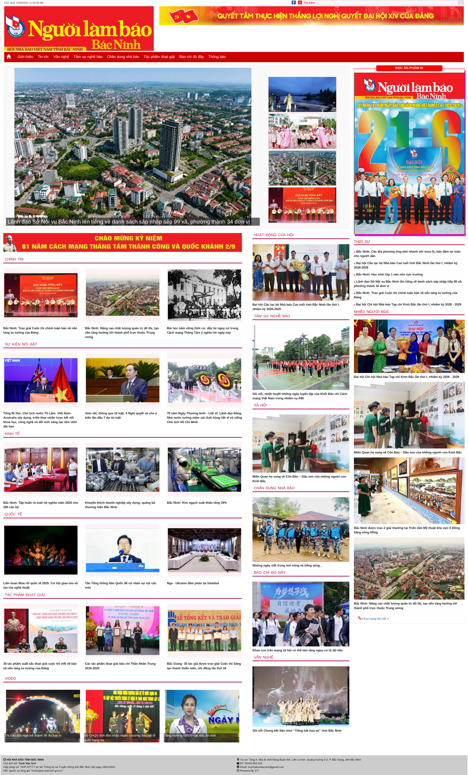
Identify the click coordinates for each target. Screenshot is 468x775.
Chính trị (14, 259)
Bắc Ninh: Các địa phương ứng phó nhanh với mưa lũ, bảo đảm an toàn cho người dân (407, 254)
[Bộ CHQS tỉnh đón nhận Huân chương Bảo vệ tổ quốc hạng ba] (202, 715)
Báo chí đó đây (191, 57)
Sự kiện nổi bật (21, 344)
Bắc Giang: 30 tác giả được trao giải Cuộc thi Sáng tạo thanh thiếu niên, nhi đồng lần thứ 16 (204, 666)
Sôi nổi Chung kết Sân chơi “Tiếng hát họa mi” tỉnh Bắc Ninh (296, 730)
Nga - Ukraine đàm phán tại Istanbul (193, 583)
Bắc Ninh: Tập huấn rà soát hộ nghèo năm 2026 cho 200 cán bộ (40, 505)
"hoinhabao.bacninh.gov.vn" (47, 770)
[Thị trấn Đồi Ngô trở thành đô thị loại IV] (123, 715)
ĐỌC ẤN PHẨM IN (409, 68)
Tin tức (43, 57)
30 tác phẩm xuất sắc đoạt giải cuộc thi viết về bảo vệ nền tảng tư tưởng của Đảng (40, 666)
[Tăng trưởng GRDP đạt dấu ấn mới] (43, 715)
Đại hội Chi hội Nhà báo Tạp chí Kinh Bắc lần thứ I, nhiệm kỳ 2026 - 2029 (408, 304)
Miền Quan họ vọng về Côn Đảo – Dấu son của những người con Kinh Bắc (299, 479)
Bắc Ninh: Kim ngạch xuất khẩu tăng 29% (197, 502)
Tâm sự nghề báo (88, 57)
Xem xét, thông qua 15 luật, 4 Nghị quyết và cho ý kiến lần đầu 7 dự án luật (121, 415)
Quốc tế (13, 514)
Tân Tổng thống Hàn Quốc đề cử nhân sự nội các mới (120, 585)
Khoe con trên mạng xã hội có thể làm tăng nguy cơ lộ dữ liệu (297, 650)
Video (10, 678)
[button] (373, 618)
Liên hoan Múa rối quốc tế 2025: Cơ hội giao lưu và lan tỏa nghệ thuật (40, 585)
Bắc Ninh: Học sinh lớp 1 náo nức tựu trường (389, 274)
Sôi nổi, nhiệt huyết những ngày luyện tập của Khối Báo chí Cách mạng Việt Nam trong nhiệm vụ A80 (299, 396)
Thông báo (217, 57)
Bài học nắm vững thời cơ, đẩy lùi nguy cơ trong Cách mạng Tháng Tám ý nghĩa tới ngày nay (202, 330)
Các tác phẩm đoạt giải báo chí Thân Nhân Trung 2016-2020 (120, 666)
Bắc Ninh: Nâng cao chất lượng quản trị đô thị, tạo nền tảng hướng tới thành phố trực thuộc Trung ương (122, 332)
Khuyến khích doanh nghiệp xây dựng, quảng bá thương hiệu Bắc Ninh (120, 505)
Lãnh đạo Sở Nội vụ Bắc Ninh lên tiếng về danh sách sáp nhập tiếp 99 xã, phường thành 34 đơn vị (408, 284)
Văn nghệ (61, 57)
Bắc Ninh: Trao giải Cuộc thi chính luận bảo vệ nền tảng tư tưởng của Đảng (40, 330)
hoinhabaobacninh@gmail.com (266, 766)
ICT (257, 770)
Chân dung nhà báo (123, 57)
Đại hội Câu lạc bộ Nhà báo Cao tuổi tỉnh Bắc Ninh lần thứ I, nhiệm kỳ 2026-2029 (296, 307)
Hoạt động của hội (274, 235)
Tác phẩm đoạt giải (159, 57)
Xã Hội (260, 405)
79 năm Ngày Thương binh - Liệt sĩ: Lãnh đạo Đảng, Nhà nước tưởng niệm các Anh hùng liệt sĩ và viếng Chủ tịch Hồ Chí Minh (204, 418)
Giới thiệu (25, 57)
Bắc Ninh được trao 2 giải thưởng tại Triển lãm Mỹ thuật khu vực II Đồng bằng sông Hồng (407, 530)
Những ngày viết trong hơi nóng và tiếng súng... (287, 565)
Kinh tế (12, 434)
